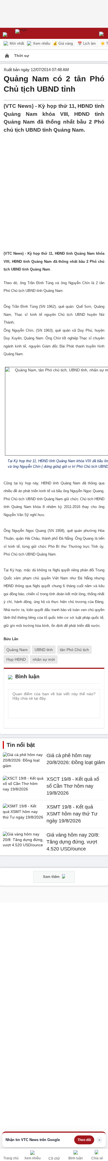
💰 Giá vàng (63, 43)
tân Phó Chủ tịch (74, 649)
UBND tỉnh (44, 649)
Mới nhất (16, 43)
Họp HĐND (16, 659)
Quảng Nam (17, 649)
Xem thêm (52, 877)
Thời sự (21, 55)
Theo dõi (84, 1140)
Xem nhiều (41, 43)
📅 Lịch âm (87, 43)
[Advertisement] (54, 188)
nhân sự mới (44, 659)
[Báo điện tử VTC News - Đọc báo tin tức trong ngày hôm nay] (34, 33)
